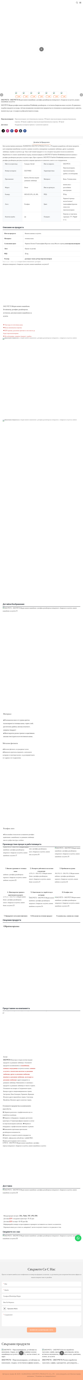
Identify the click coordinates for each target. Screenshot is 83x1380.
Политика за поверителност (46, 1376)
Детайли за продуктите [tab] (41, 142)
